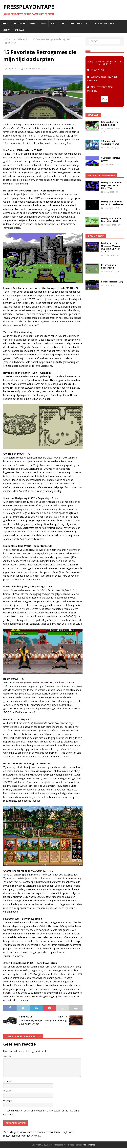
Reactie (7, 1056)
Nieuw (6, 30)
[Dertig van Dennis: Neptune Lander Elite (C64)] (92, 186)
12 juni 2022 (109, 192)
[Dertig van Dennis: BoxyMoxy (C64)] (92, 222)
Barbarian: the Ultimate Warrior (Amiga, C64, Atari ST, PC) (111, 247)
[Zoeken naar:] (104, 41)
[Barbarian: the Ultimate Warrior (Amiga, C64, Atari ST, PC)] (92, 247)
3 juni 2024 (108, 164)
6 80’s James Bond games (110, 159)
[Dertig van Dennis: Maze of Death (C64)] (92, 205)
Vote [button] (104, 99)
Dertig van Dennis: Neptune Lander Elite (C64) (111, 185)
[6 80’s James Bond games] (92, 161)
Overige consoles (103, 23)
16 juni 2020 (13, 68)
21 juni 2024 (109, 255)
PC (63, 23)
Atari (5, 23)
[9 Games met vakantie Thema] (92, 145)
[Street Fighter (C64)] (92, 285)
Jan (25, 68)
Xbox (54, 23)
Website (7, 1100)
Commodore (96, 236)
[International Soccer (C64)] (92, 269)
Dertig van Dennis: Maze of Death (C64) (112, 203)
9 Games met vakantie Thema (110, 142)
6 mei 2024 (108, 271)
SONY (43, 23)
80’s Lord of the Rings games (109, 123)
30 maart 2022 (110, 225)
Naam (6, 1081)
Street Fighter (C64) (112, 281)
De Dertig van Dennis (101, 175)
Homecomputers (79, 23)
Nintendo (19, 23)
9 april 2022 (108, 208)
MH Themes (89, 1144)
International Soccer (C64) (108, 266)
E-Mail (6, 1091)
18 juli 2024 (108, 147)
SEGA (32, 23)
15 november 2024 (112, 128)
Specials (19, 30)
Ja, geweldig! (97, 69)
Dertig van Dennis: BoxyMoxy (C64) (111, 220)
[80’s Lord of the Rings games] (92, 126)
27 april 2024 (109, 285)
